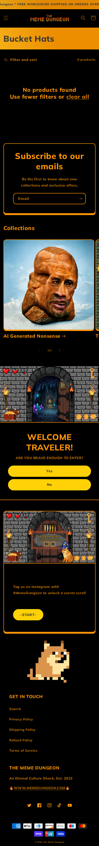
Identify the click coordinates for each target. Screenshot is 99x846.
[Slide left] (39, 350)
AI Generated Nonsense (31, 336)
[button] (6, 18)
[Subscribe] (80, 198)
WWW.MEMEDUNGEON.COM (39, 788)
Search (15, 709)
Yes (49, 471)
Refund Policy (21, 740)
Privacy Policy (21, 719)
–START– (28, 615)
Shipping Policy (22, 730)
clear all (77, 96)
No (49, 484)
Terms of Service (23, 750)
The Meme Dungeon (54, 842)
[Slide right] (60, 350)
